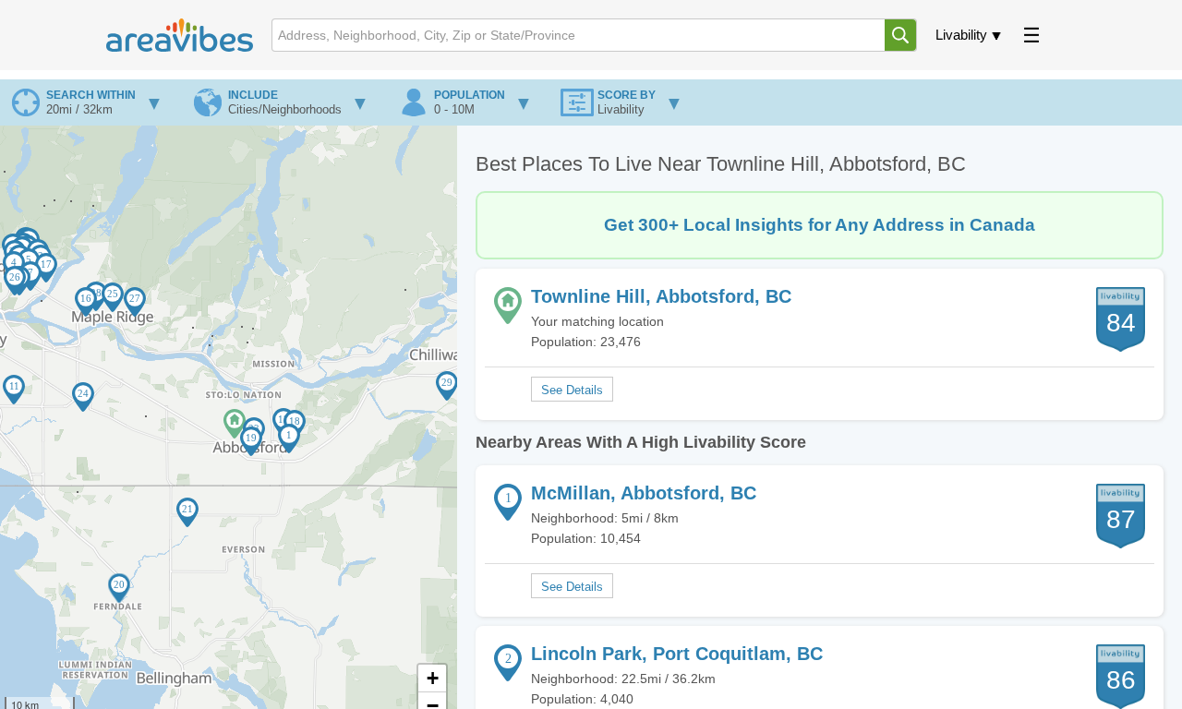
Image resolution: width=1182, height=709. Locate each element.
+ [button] (433, 678)
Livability (961, 34)
